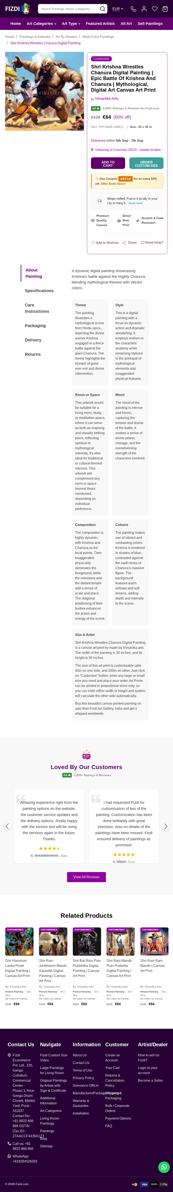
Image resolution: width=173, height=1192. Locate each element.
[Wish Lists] (154, 9)
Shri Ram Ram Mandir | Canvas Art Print (152, 966)
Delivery (33, 340)
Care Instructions (37, 308)
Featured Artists (100, 23)
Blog (43, 1138)
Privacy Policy (83, 1078)
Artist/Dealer (153, 1044)
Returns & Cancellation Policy (114, 1080)
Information (87, 1044)
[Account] (144, 9)
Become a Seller (150, 1080)
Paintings (47, 1131)
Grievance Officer (86, 1085)
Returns (33, 354)
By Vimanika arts (16, 986)
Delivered (98, 140)
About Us (80, 1055)
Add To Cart (24, 1014)
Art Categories (40, 23)
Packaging (35, 325)
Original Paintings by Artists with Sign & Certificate (53, 1085)
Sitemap (46, 1146)
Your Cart (112, 1068)
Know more (135, 203)
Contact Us (81, 1063)
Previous (7, 826)
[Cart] (165, 9)
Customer (117, 1044)
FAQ (108, 1126)
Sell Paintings (150, 23)
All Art (126, 23)
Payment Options (118, 1118)
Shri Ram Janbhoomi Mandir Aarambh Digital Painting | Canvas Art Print (53, 971)
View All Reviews (86, 877)
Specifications (39, 290)
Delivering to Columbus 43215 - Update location (128, 149)
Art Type (69, 23)
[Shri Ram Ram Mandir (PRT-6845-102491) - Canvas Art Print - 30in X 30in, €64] (154, 941)
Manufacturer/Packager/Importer (97, 1093)
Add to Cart (108, 164)
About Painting (34, 273)
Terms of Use (82, 1070)
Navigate (50, 1044)
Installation (81, 1113)
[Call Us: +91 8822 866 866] (133, 9)
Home (15, 23)
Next (165, 826)
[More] (55, 24)
